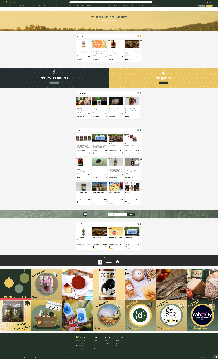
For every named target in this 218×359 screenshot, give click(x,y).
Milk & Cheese (84, 5)
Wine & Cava (111, 5)
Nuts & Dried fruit (40, 5)
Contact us (95, 352)
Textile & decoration (156, 5)
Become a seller (54, 83)
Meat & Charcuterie (117, 5)
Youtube (80, 348)
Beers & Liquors (105, 5)
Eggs (63, 5)
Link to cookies (40, 357)
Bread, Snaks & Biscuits (69, 5)
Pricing (125, 9)
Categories (98, 9)
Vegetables (27, 5)
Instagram (81, 340)
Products (90, 9)
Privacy (106, 342)
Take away (134, 5)
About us (83, 9)
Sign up (117, 340)
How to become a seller (115, 9)
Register (201, 5)
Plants (138, 5)
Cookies (106, 340)
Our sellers (163, 83)
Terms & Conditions (108, 343)
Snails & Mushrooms (127, 5)
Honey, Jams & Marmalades (56, 5)
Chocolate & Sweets (77, 5)
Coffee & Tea (89, 5)
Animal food (142, 5)
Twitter (80, 343)
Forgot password (119, 343)
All (20, 5)
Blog (136, 9)
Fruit (23, 5)
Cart (117, 345)
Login (209, 5)
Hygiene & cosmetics (148, 5)
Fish (122, 5)
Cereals (34, 5)
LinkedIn (80, 345)
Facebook (80, 342)
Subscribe (131, 214)
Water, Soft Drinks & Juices (97, 5)
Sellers (105, 9)
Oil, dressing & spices (47, 5)
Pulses (31, 5)
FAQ (130, 9)
